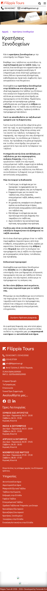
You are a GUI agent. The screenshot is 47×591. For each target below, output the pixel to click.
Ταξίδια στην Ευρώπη (11, 492)
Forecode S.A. (41, 589)
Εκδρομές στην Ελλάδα (12, 495)
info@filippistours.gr (30, 8)
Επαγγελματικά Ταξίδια (13, 502)
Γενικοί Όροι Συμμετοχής (13, 391)
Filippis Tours (24, 57)
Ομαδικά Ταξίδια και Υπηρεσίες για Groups (20, 505)
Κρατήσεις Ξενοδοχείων (13, 516)
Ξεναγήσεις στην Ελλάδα (13, 519)
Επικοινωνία (8, 388)
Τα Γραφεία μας (9, 384)
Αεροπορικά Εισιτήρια (12, 485)
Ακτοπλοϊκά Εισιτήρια (12, 482)
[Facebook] (5, 402)
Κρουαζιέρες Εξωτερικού (13, 509)
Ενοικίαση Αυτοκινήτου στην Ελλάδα (18, 522)
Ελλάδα (12, 88)
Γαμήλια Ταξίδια (9, 499)
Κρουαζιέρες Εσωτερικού (13, 512)
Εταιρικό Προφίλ (9, 381)
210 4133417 (9, 8)
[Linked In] (14, 402)
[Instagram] (10, 402)
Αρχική (5, 32)
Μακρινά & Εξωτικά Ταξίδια (14, 488)
